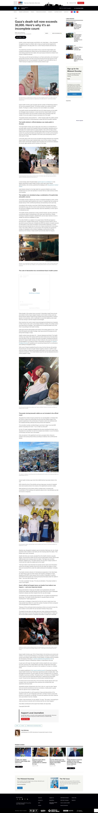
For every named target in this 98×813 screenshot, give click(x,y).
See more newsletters (21, 784)
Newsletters (72, 3)
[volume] (19, 8)
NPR (16, 18)
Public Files (74, 797)
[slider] (20, 8)
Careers (39, 805)
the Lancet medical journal (38, 670)
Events (50, 11)
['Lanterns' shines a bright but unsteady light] (69, 47)
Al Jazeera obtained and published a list (42, 659)
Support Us (51, 797)
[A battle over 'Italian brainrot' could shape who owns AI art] (23, 752)
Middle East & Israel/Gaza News (34, 725)
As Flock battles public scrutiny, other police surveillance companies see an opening (78, 38)
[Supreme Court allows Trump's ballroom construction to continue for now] (40, 752)
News (15, 11)
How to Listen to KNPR (65, 802)
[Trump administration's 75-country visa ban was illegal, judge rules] (69, 24)
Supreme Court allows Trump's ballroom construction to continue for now (39, 762)
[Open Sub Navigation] (17, 11)
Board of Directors (64, 805)
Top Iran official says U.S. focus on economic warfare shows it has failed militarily (57, 762)
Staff (39, 802)
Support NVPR (58, 11)
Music (32, 11)
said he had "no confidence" (45, 182)
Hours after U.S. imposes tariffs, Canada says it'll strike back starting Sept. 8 (78, 58)
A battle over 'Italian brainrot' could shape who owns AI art (22, 761)
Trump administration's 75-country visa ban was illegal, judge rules (77, 26)
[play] (15, 8)
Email (68, 78)
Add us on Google (56, 33)
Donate (81, 3)
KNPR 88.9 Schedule (65, 797)
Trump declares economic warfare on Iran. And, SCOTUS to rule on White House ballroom (74, 762)
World (22, 725)
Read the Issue (64, 787)
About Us (40, 797)
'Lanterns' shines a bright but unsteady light (78, 48)
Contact (66, 11)
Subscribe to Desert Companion (53, 803)
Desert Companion (24, 11)
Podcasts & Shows (41, 11)
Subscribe (74, 94)
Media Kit (73, 800)
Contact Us (40, 800)
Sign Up (19, 787)
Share (46, 33)
